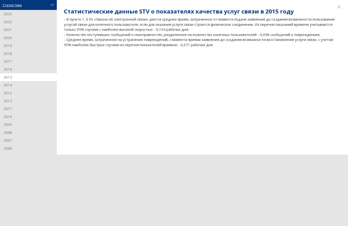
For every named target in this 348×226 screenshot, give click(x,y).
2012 (8, 100)
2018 (8, 53)
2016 (8, 69)
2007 (8, 140)
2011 (8, 108)
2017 (8, 61)
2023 (8, 13)
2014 (8, 85)
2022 (8, 21)
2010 (8, 116)
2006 (8, 148)
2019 (8, 45)
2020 (8, 37)
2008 (8, 132)
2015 (8, 77)
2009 (8, 124)
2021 (8, 29)
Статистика (12, 5)
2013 (8, 93)
